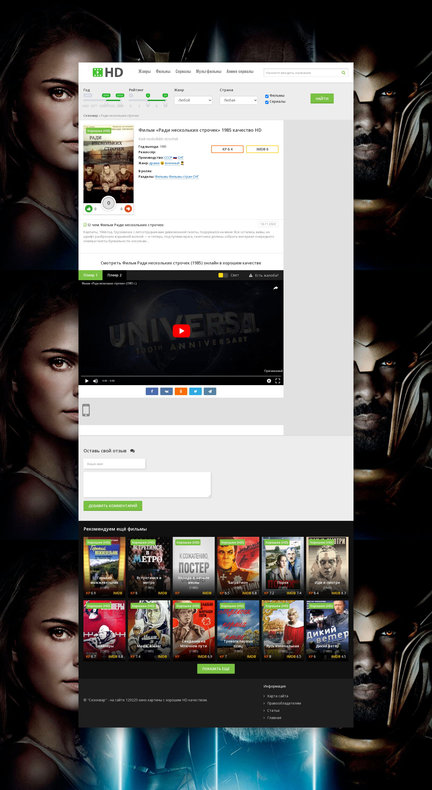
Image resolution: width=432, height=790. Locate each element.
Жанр (179, 89)
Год (87, 89)
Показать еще (216, 668)
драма (154, 163)
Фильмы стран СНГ (184, 176)
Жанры (144, 71)
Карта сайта (277, 696)
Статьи (273, 710)
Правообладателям (284, 703)
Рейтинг (136, 89)
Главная (274, 717)
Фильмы (163, 71)
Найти (322, 98)
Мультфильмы (209, 71)
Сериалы (183, 71)
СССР (168, 157)
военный (172, 163)
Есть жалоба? (266, 275)
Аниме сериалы (240, 71)
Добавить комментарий (112, 505)
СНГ (181, 157)
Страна (226, 89)
